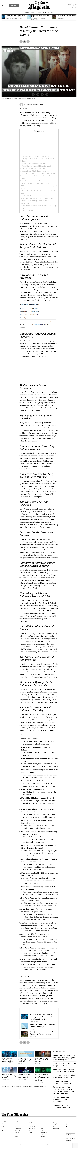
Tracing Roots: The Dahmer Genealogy (34, 171)
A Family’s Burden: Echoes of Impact (34, 196)
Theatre (16, 1134)
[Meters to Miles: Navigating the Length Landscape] (29, 17)
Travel (42, 1134)
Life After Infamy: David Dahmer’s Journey (36, 156)
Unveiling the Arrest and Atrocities (33, 163)
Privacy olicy (68, 1140)
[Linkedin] (66, 1126)
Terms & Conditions (70, 1138)
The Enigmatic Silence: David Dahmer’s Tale (36, 198)
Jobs (42, 1130)
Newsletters (68, 1136)
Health (42, 1128)
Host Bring (24, 1144)
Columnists (31, 1121)
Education (43, 1121)
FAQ (29, 1130)
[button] (3, 5)
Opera (16, 1136)
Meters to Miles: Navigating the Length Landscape (40, 16)
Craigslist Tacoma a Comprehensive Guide (61, 1106)
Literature (17, 1132)
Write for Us (68, 1135)
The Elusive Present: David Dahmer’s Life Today (38, 205)
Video (54, 1126)
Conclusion (28, 210)
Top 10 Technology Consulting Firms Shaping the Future (9, 1076)
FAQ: (26, 208)
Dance (16, 1126)
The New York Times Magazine (34, 104)
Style (42, 1124)
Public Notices (32, 1128)
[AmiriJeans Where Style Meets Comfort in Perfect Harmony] (54, 17)
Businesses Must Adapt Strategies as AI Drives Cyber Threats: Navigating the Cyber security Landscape (42, 1077)
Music (16, 1122)
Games (42, 1122)
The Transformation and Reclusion (33, 181)
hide (42, 131)
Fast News (22, 37)
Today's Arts (18, 1121)
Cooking (55, 1122)
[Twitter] (24, 41)
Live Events (55, 1124)
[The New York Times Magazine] (22, 104)
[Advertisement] (39, 143)
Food (42, 1126)
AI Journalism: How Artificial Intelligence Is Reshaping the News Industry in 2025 (15, 16)
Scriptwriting (18, 1128)
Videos (30, 1132)
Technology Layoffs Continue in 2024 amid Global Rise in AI (24, 1076)
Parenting (43, 1136)
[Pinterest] (28, 41)
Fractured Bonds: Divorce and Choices (35, 183)
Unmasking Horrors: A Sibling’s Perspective (36, 166)
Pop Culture (17, 1130)
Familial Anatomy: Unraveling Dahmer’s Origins (37, 173)
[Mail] (66, 1129)
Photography (56, 1128)
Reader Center (56, 1121)
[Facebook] (21, 41)
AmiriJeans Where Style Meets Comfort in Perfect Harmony (66, 16)
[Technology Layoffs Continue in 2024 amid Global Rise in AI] (26, 1070)
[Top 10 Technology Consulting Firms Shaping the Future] (9, 1070)
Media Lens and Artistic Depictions (33, 168)
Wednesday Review (33, 1126)
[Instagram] (66, 1124)
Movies (16, 1124)
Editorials (31, 1122)
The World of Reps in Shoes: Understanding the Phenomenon (63, 1099)
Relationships (44, 1132)
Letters (30, 1124)
